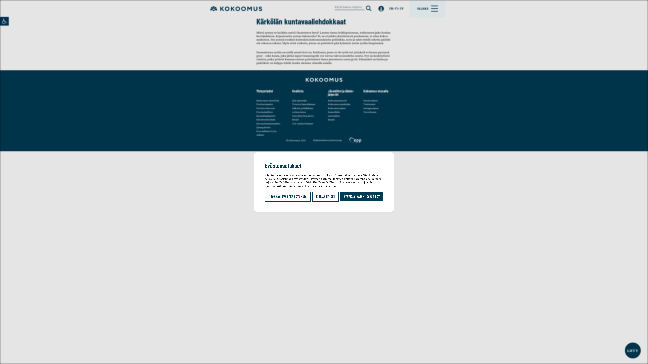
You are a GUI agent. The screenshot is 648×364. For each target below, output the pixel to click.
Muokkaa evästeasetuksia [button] (287, 196)
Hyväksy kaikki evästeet (362, 196)
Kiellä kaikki (325, 196)
